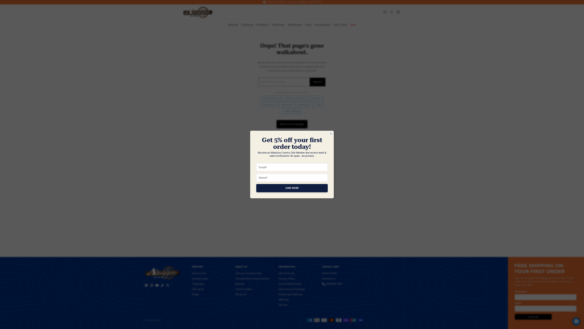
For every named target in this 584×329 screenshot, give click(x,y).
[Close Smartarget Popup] (331, 134)
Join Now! (292, 188)
